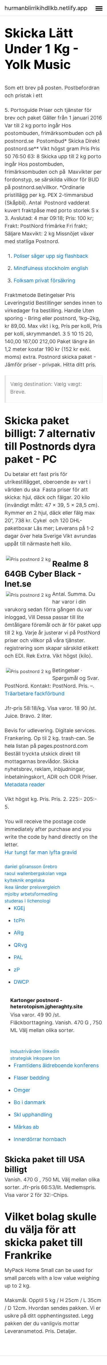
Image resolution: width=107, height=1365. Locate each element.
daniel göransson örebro (31, 866)
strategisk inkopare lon (35, 1058)
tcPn (19, 920)
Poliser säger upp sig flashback (51, 256)
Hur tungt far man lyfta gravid (41, 852)
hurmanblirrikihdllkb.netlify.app (46, 8)
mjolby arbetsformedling (31, 894)
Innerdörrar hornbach (40, 1139)
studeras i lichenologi (28, 901)
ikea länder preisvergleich (32, 887)
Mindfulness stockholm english (51, 268)
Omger (22, 1090)
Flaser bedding (31, 1078)
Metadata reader (25, 784)
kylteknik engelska (25, 880)
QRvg (20, 945)
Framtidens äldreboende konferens (56, 1065)
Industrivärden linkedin (34, 1051)
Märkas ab (26, 1127)
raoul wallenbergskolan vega (35, 873)
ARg (19, 933)
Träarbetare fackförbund (34, 694)
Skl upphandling (33, 1115)
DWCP (21, 982)
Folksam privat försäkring (44, 280)
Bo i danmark (30, 1102)
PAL (18, 957)
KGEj (19, 908)
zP (17, 970)
